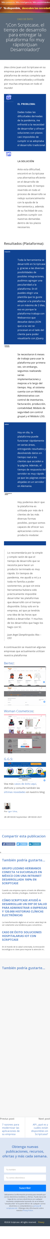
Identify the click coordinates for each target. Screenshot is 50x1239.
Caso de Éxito (25, 19)
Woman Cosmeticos (18, 711)
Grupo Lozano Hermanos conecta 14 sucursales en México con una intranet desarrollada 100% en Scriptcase (22, 875)
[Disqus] (25, 1007)
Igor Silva (12, 811)
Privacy (41, 1222)
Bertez (9, 663)
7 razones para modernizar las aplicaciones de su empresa (11, 1129)
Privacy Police (28, 1210)
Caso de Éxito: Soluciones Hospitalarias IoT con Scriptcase (22, 935)
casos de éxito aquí (25, 783)
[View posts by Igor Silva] (7, 805)
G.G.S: (8, 759)
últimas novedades (15, 792)
